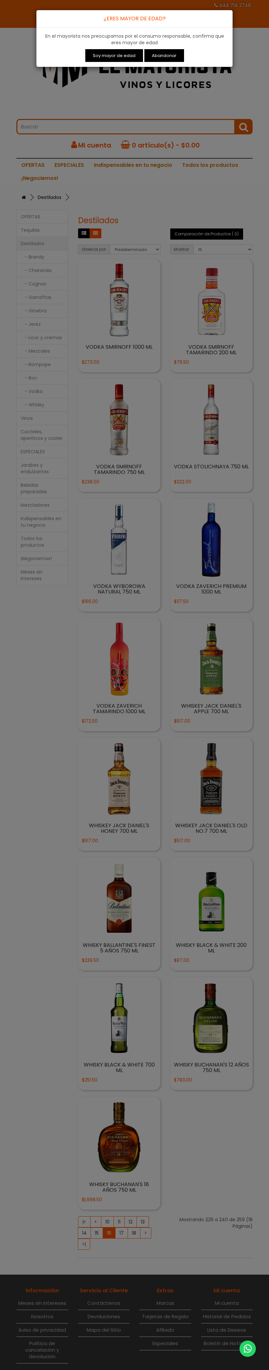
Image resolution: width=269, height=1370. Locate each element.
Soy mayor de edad (114, 55)
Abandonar (164, 55)
